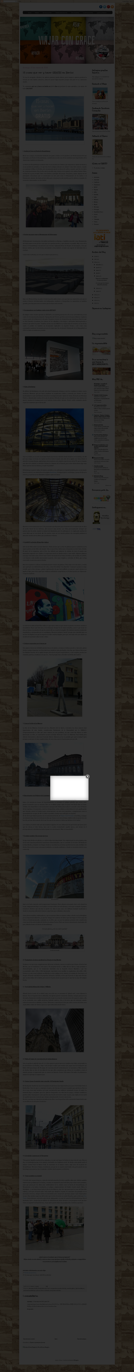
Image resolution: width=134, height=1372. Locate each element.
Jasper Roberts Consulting (70, 799)
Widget (75, 799)
